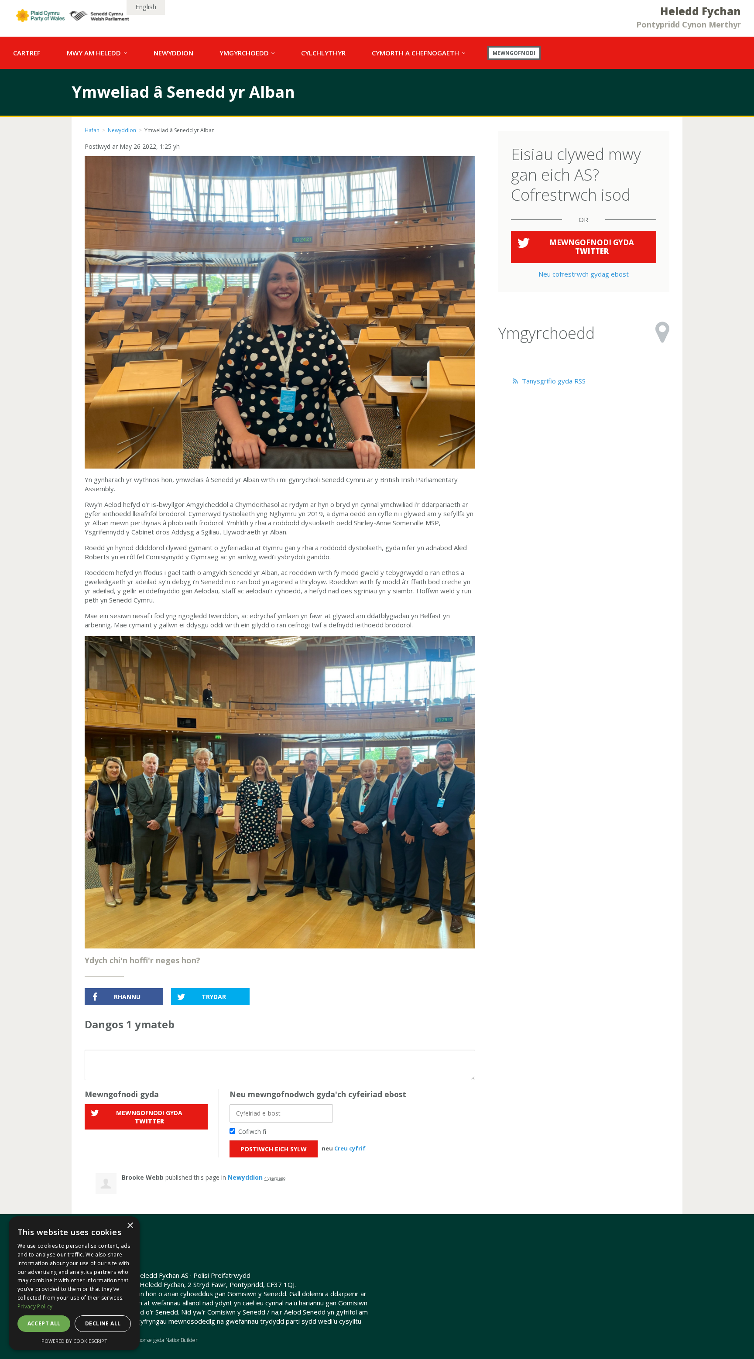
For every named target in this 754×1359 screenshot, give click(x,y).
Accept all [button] (44, 1323)
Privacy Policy (34, 1306)
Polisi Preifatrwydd (221, 1275)
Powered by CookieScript (74, 1341)
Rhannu (127, 997)
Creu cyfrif (350, 1148)
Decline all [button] (102, 1323)
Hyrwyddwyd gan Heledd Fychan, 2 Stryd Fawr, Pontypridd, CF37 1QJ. (190, 1284)
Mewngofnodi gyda (149, 1117)
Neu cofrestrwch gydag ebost (583, 274)
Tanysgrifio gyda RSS (553, 381)
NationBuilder (181, 1340)
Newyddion (122, 130)
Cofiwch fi (252, 1131)
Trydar (214, 997)
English (145, 6)
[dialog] (74, 1283)
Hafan (92, 130)
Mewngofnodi (514, 52)
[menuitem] (27, 53)
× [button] (130, 1225)
